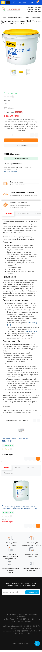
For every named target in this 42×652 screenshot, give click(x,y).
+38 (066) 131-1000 (34, 7)
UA (32, 2)
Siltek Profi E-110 (31, 331)
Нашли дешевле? (21, 159)
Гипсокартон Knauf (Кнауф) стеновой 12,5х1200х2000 (16, 440)
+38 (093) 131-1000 (34, 12)
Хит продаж (31, 467)
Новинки (18, 467)
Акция (6, 467)
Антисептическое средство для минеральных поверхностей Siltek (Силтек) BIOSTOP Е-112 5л (19, 507)
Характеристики (23, 213)
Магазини (21, 2)
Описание (8, 213)
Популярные (8, 473)
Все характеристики (10, 171)
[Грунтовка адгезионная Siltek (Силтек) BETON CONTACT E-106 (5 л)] (21, 47)
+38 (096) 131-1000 (34, 9)
